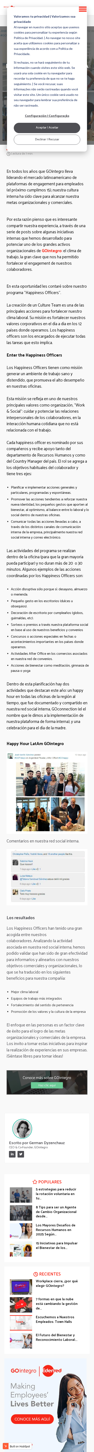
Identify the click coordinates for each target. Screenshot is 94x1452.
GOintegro (52, 251)
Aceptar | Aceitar (47, 127)
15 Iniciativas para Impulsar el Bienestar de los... (57, 1245)
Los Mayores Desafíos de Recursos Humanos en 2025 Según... (55, 1230)
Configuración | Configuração (47, 116)
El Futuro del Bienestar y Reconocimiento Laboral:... (56, 1337)
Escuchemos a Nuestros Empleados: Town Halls (55, 1319)
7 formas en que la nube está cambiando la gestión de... (57, 1303)
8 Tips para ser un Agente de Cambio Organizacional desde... (56, 1212)
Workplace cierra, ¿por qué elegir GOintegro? (57, 1283)
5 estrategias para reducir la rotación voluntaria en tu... (56, 1194)
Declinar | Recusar (47, 139)
